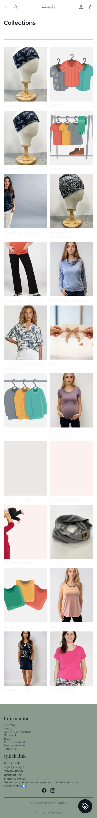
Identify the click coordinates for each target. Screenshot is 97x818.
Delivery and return (17, 732)
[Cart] (91, 7)
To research (12, 763)
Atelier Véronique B (53, 803)
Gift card (10, 735)
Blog (7, 738)
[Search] (15, 7)
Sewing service (14, 745)
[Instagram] (53, 790)
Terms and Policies (48, 812)
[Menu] (5, 7)
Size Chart (11, 725)
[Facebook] (44, 790)
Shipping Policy (15, 778)
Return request (14, 742)
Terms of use (13, 775)
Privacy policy (14, 771)
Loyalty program (16, 767)
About (8, 728)
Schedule (10, 749)
